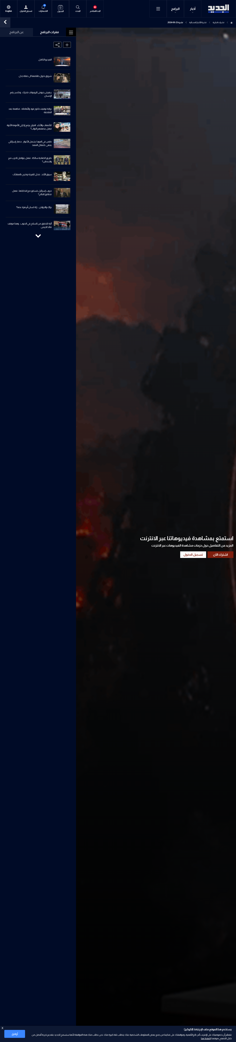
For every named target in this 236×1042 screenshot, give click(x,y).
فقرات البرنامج (49, 32)
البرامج (175, 9)
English (8, 11)
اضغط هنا (206, 1038)
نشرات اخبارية (218, 22)
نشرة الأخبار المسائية (197, 22)
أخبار (193, 9)
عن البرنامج (16, 32)
